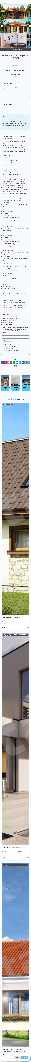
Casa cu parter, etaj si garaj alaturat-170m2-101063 (14, 848)
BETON (6, 206)
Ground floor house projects (17, 49)
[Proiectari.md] (4, 3)
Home (9, 49)
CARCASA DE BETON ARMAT (11, 189)
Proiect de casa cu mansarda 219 (11, 617)
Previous (2, 26)
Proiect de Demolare (9, 288)
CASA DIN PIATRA (21, 185)
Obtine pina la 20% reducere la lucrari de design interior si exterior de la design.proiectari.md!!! (15, 329)
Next (30, 26)
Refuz (17, 1057)
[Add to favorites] (15, 77)
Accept (25, 1057)
